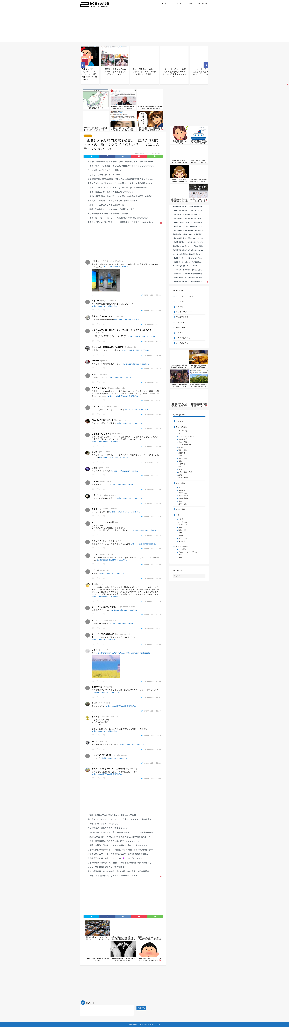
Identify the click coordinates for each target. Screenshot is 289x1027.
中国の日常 (182, 447)
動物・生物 (182, 530)
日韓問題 (181, 464)
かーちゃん (182, 522)
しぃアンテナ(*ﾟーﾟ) (184, 296)
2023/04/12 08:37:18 (152, 341)
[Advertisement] (144, 26)
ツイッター (88, 135)
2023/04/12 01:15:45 (152, 711)
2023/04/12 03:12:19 (152, 535)
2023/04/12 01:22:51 (152, 697)
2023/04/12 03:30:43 (152, 503)
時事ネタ (181, 466)
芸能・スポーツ (182, 547)
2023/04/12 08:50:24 (152, 324)
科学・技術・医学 (185, 472)
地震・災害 (182, 458)
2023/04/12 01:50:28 (152, 601)
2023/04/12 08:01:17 (152, 369)
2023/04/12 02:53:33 (152, 565)
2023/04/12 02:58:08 (152, 549)
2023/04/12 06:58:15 (152, 476)
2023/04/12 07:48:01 (152, 401)
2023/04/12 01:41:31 (152, 628)
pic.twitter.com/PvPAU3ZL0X (117, 267)
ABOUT (164, 3)
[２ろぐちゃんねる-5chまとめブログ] (94, 7)
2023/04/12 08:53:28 (152, 311)
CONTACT (178, 3)
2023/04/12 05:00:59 (152, 489)
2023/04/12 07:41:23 (152, 428)
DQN (180, 487)
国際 (180, 456)
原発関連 (181, 453)
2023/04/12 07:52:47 (152, 382)
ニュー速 (179, 307)
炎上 (180, 501)
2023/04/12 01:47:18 (152, 615)
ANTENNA (202, 3)
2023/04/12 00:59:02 (152, 779)
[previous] (83, 65)
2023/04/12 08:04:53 (152, 355)
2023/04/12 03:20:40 (152, 517)
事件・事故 (182, 450)
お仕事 (181, 519)
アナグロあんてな (183, 338)
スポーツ (181, 555)
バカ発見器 (182, 493)
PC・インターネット (186, 436)
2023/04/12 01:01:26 (152, 763)
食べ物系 (181, 541)
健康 (180, 527)
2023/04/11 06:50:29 (152, 295)
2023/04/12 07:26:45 (152, 446)
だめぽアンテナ (182, 317)
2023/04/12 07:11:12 (152, 462)
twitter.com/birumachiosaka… (105, 306)
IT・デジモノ (183, 431)
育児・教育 (182, 538)
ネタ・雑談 (180, 483)
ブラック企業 (183, 495)
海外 (180, 469)
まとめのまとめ (182, 343)
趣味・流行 (182, 504)
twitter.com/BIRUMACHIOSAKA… (142, 336)
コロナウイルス (184, 439)
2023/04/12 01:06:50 (152, 736)
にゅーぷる (180, 333)
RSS (190, 3)
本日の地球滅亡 (184, 498)
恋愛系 (181, 536)
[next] (206, 65)
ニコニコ (181, 490)
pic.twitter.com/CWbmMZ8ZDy (111, 653)
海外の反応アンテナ (184, 327)
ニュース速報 (181, 427)
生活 (177, 515)
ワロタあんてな (182, 301)
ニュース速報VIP (184, 445)
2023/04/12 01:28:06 (152, 681)
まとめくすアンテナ (184, 312)
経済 (180, 475)
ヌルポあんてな (182, 322)
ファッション (183, 524)
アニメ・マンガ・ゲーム (187, 552)
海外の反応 (180, 509)
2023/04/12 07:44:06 (152, 414)
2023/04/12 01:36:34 (152, 644)
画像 (180, 557)
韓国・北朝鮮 (183, 478)
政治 (180, 461)
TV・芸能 (182, 549)
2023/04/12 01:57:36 (152, 578)
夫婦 (180, 533)
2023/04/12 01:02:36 (152, 749)
